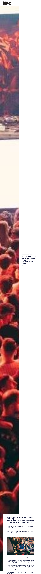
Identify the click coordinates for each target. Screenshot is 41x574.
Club (22, 3)
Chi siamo (35, 3)
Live (28, 3)
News (33, 3)
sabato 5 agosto (18, 557)
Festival (25, 3)
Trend (30, 3)
